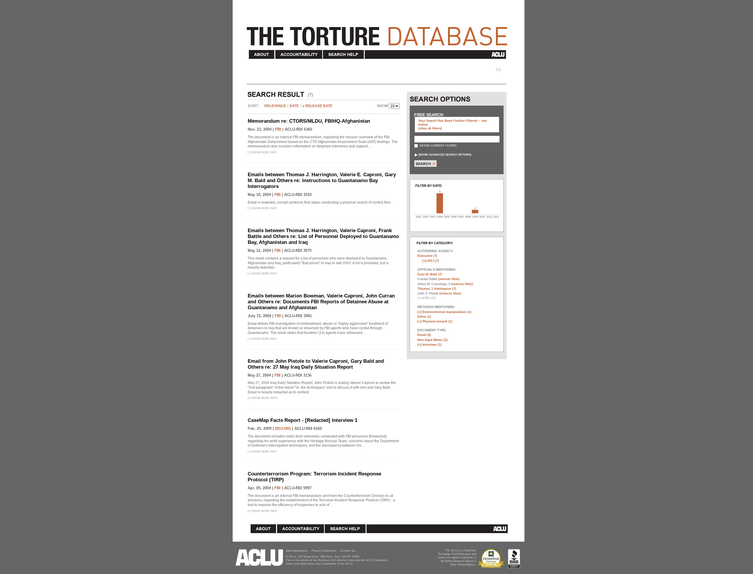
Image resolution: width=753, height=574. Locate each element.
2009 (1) (475, 211)
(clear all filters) (430, 128)
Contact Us (347, 550)
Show (383, 106)
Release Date (318, 106)
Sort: (255, 108)
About (262, 54)
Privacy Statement (323, 550)
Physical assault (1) (437, 321)
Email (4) (424, 335)
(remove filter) (449, 279)
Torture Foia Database (379, 33)
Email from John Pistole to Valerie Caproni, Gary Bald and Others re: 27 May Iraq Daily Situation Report (316, 364)
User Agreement (297, 550)
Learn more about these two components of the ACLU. (319, 563)
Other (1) (424, 316)
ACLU (437, 54)
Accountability (298, 54)
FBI (278, 129)
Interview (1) (432, 344)
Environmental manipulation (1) (447, 312)
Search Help (343, 54)
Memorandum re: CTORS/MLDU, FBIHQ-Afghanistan (309, 121)
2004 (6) (440, 203)
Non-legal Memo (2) (432, 340)
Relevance (275, 106)
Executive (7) (427, 255)
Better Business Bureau (514, 558)
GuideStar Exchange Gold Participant (492, 558)
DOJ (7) (433, 260)
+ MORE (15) (426, 298)
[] (445, 154)
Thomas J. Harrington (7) (436, 288)
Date (294, 106)
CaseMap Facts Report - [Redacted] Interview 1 (302, 420)
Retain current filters (438, 145)
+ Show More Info (262, 152)
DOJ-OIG (283, 428)
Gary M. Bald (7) (429, 274)
